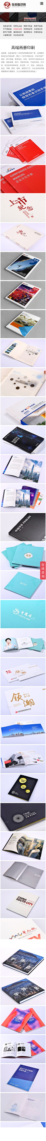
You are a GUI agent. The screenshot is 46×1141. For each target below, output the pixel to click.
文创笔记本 (38, 29)
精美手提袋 (38, 26)
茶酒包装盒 (38, 32)
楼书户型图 (7, 32)
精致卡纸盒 (28, 26)
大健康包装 (7, 35)
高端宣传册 (17, 29)
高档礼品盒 (17, 26)
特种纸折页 (28, 29)
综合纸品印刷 (18, 35)
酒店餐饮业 (28, 32)
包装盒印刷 (7, 26)
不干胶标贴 (7, 29)
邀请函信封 (17, 32)
